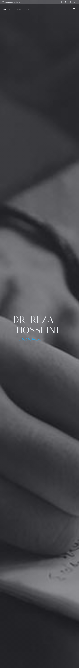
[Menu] (74, 9)
